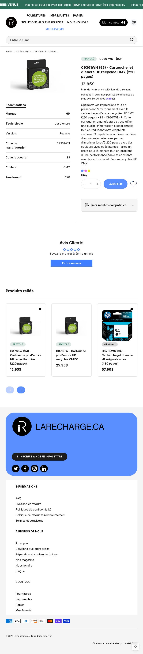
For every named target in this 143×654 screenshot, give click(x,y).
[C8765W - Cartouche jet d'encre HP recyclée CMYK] (71, 325)
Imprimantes (24, 599)
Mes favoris (23, 610)
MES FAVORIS (55, 29)
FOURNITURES (36, 15)
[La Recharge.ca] (58, 418)
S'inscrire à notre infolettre (39, 456)
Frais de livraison (90, 89)
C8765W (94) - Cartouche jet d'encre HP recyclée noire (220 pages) (25, 357)
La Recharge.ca (22, 636)
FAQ (18, 498)
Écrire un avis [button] (71, 263)
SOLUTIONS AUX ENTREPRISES (42, 22)
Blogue (20, 571)
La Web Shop (130, 643)
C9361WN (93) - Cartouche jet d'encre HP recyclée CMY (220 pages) (37, 52)
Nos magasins (25, 560)
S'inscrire (136, 4)
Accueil (9, 52)
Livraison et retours (28, 504)
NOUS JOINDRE (77, 22)
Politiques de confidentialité (33, 509)
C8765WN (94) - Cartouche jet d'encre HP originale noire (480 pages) (117, 357)
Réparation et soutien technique (37, 554)
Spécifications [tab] (16, 105)
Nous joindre (24, 565)
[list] (38, 75)
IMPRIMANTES (59, 15)
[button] (133, 22)
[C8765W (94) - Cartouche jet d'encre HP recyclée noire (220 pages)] (25, 325)
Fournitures (23, 593)
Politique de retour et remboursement (40, 515)
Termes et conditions (29, 520)
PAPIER (78, 15)
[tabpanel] (38, 145)
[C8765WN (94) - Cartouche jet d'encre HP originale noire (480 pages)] (117, 325)
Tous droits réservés (41, 636)
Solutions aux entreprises (32, 549)
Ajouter (115, 183)
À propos (22, 543)
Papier (20, 605)
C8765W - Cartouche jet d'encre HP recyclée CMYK (71, 355)
